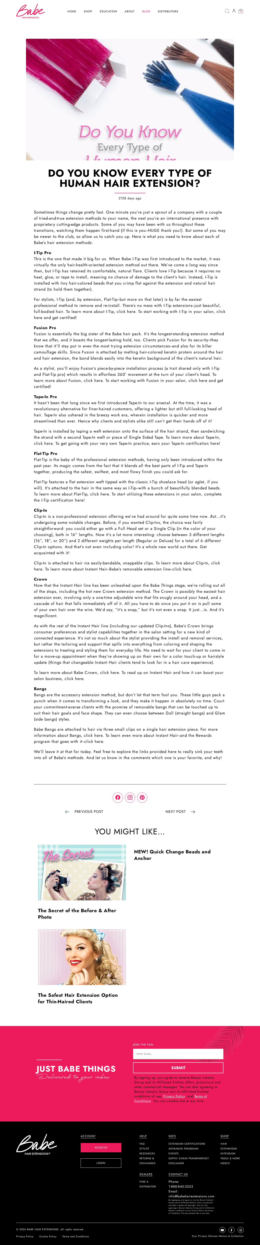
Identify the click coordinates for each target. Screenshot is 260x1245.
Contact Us (178, 1174)
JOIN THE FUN (143, 1045)
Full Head (127, 529)
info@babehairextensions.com (191, 1196)
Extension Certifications (187, 1144)
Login (100, 1163)
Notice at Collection (231, 1236)
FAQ (142, 1144)
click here (126, 312)
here (214, 443)
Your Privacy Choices (205, 1236)
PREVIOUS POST (89, 811)
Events (174, 1153)
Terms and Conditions (75, 1236)
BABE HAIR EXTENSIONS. (43, 1229)
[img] (227, 11)
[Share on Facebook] (118, 798)
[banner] (30, 11)
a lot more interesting (133, 535)
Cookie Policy (47, 1236)
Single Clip (164, 529)
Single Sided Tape (146, 437)
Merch (225, 1163)
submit (178, 1067)
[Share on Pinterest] (142, 798)
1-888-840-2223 (181, 1186)
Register (101, 1147)
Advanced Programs (184, 1148)
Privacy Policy (174, 1096)
